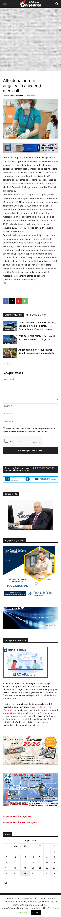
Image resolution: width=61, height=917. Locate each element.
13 (33, 862)
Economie (7, 329)
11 (15, 862)
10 (6, 862)
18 (15, 867)
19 (25, 867)
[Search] (57, 4)
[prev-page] (4, 363)
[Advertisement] (30, 39)
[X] (12, 301)
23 (54, 867)
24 (6, 873)
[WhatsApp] (25, 301)
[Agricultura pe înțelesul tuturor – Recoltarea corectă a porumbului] (10, 353)
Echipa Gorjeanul (16, 96)
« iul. (5, 882)
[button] (4, 4)
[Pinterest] (19, 301)
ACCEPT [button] (36, 912)
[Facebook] (6, 301)
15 (47, 862)
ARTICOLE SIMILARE (14, 315)
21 (40, 867)
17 (6, 867)
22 (47, 867)
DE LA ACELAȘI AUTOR (36, 315)
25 (15, 873)
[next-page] (9, 363)
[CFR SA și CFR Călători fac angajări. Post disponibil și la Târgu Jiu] (10, 339)
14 (40, 862)
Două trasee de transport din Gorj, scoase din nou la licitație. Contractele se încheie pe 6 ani (37, 325)
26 (25, 873)
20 (33, 867)
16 (54, 862)
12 (25, 862)
